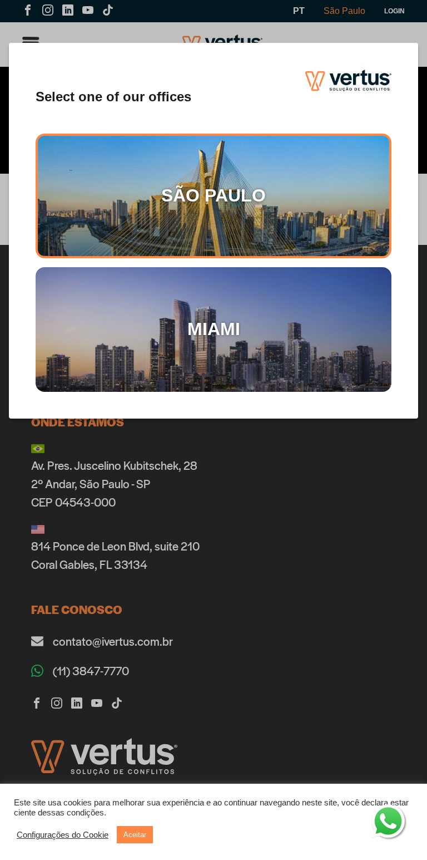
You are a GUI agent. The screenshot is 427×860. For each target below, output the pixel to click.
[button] (62, 835)
